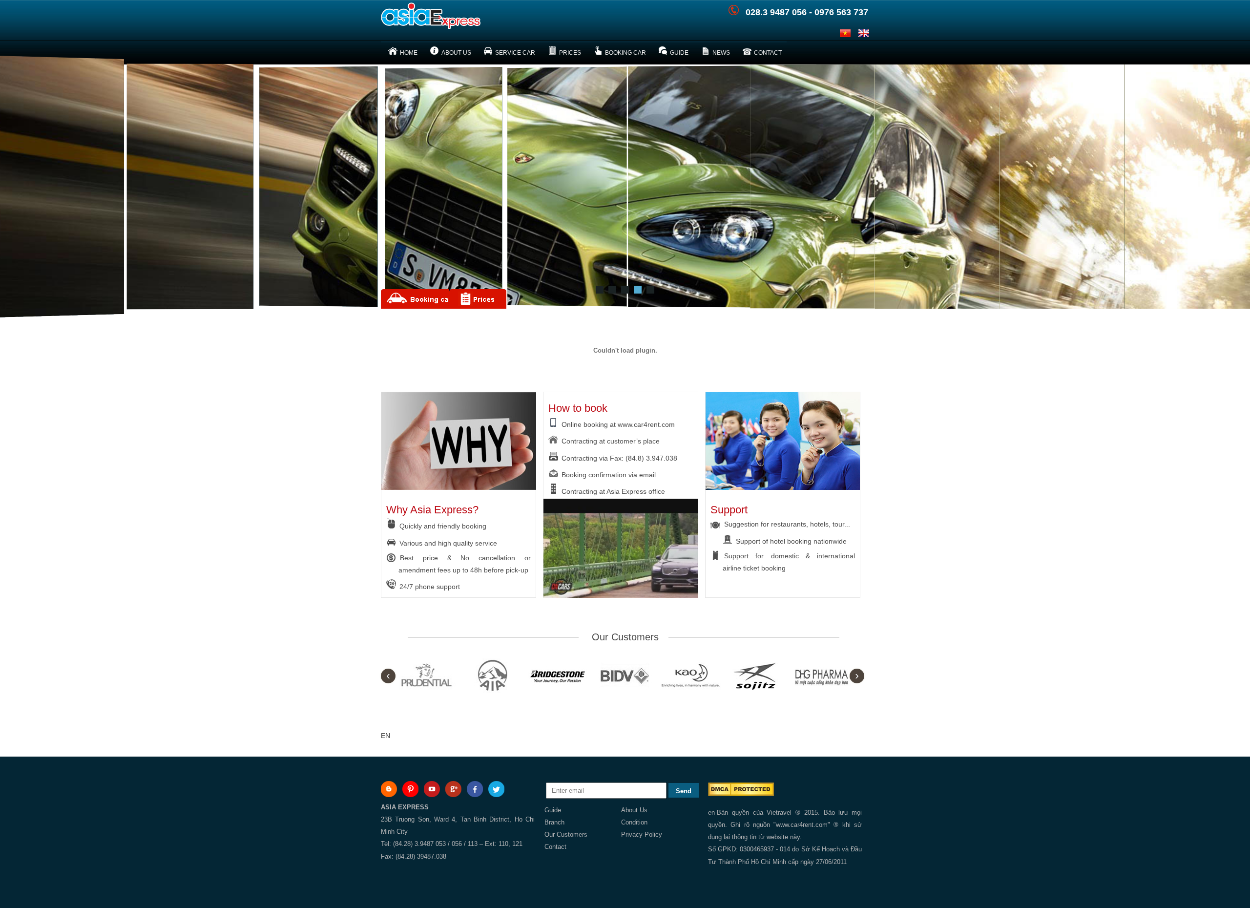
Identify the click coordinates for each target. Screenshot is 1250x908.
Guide (552, 810)
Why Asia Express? (432, 510)
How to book (577, 408)
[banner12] (600, 290)
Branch (554, 822)
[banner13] (612, 290)
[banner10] (650, 290)
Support (729, 510)
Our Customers (565, 834)
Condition (634, 822)
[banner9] (638, 290)
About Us (634, 810)
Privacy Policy (641, 834)
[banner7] (625, 290)
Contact (555, 846)
